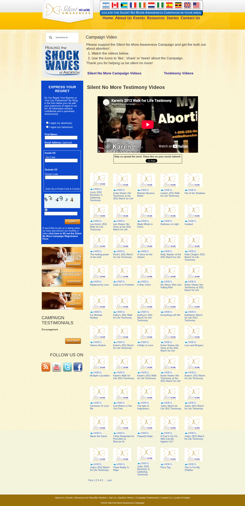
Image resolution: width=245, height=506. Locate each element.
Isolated (189, 224)
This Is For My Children (192, 468)
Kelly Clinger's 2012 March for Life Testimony (195, 257)
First (90, 480)
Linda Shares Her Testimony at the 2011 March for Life (123, 196)
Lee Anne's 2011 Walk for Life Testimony (98, 227)
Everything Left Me (170, 315)
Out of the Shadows (195, 193)
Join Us (112, 498)
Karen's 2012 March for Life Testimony (195, 377)
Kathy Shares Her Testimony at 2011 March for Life (194, 287)
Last (109, 480)
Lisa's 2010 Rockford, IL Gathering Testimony (96, 196)
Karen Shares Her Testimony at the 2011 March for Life (170, 378)
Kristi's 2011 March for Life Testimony (123, 255)
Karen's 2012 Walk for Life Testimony (147, 377)
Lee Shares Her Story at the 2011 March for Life (122, 227)
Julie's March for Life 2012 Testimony (171, 407)
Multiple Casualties (100, 375)
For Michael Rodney (96, 316)
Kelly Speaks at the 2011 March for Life (171, 255)
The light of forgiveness (143, 407)
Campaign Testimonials (147, 498)
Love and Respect (194, 345)
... (105, 480)
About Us (59, 498)
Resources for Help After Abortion (91, 498)
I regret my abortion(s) (60, 123)
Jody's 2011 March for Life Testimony (99, 468)
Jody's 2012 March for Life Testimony (194, 437)
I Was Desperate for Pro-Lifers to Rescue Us (123, 439)
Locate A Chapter (181, 498)
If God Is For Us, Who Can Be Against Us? (169, 439)
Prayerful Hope (145, 436)
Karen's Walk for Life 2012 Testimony (123, 377)
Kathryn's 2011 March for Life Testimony (144, 318)
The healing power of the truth (99, 255)
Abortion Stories (126, 498)
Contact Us (166, 498)
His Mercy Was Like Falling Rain (171, 286)
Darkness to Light (170, 224)
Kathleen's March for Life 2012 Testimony (193, 318)
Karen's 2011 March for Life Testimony (123, 346)
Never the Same (98, 436)
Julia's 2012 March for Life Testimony (194, 407)
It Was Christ (144, 284)
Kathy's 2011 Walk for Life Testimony (122, 316)
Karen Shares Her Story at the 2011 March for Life (170, 348)
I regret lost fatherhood (60, 127)
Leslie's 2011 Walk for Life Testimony (170, 194)
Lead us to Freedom (123, 284)
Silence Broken (98, 345)
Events (69, 498)
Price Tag (165, 467)
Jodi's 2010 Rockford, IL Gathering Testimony (143, 470)
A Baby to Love (145, 345)
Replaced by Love (99, 284)
